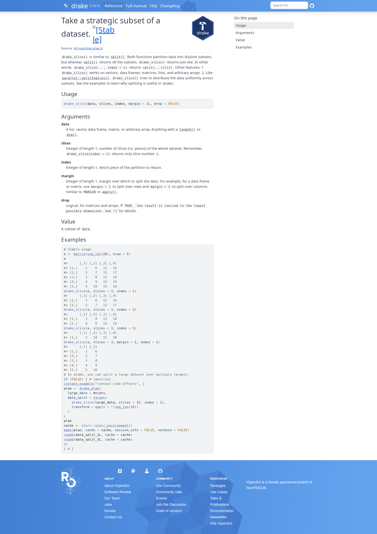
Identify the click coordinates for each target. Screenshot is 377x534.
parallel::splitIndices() (85, 78)
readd (69, 435)
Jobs (108, 504)
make (68, 430)
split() (117, 57)
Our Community (168, 485)
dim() (72, 135)
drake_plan (89, 388)
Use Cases (218, 491)
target (99, 398)
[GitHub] (312, 6)
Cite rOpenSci (221, 523)
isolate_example (78, 384)
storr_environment (112, 425)
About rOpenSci (116, 485)
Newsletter (218, 516)
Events (161, 497)
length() (187, 129)
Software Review (117, 491)
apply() (109, 192)
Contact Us (113, 516)
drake (79, 6)
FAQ (153, 5)
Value (240, 39)
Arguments (245, 32)
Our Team (112, 497)
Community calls (169, 491)
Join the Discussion (171, 504)
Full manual (136, 5)
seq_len (94, 254)
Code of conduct (169, 510)
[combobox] (289, 5)
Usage (241, 25)
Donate (110, 510)
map (98, 407)
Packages (217, 485)
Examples (244, 47)
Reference (114, 5)
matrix (79, 254)
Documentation (222, 510)
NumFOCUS (256, 487)
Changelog (170, 5)
